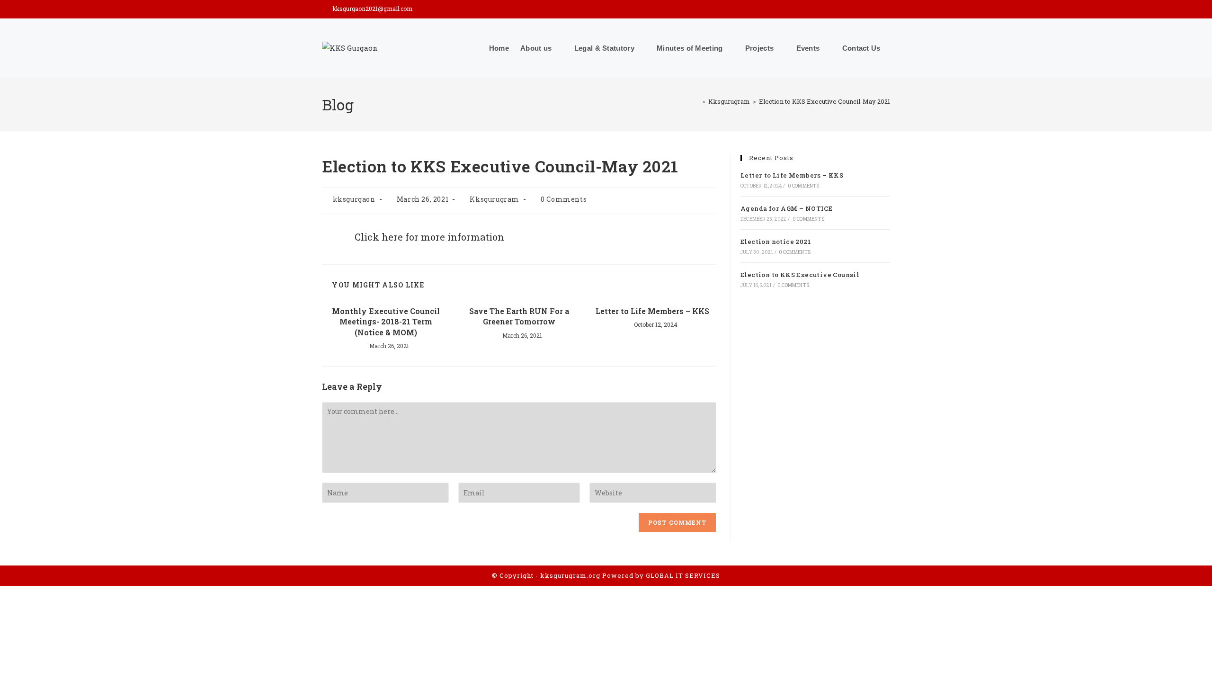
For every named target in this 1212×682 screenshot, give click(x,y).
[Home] (697, 101)
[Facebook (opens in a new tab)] (874, 9)
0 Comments (564, 199)
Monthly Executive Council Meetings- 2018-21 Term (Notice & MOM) (386, 321)
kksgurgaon (354, 199)
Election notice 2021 (775, 241)
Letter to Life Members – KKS (652, 311)
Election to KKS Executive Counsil (799, 274)
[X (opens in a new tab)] (860, 9)
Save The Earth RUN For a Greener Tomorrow (519, 316)
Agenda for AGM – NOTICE (786, 208)
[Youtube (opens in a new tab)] (885, 9)
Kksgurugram (494, 199)
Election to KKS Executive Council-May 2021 (824, 101)
